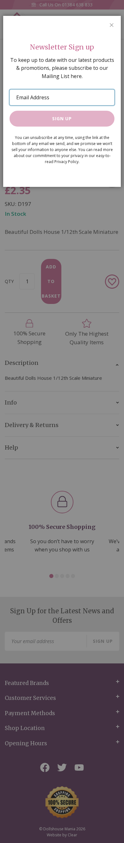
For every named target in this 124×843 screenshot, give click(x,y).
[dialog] (62, 421)
